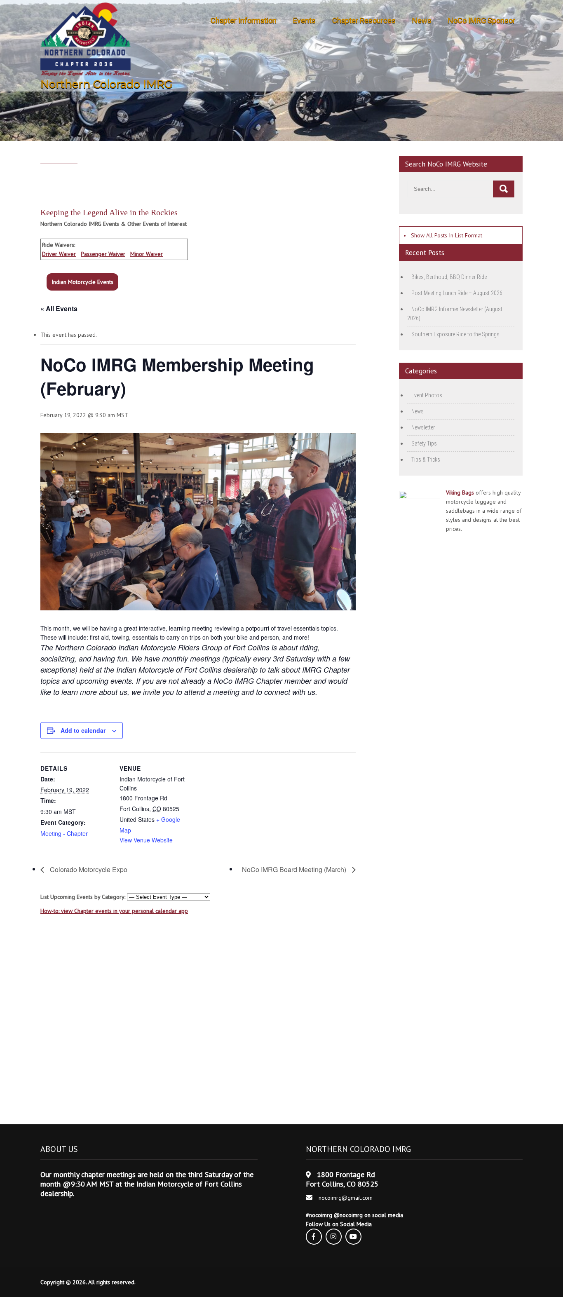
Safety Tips (424, 443)
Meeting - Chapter (64, 833)
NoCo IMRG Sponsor (481, 20)
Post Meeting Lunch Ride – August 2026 (456, 293)
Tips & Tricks (425, 459)
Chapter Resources (364, 20)
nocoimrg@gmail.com (346, 1197)
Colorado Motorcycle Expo (87, 869)
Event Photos (426, 395)
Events (304, 20)
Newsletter (423, 427)
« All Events (58, 308)
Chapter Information (244, 20)
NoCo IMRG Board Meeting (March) (295, 869)
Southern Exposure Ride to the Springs (455, 334)
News (422, 20)
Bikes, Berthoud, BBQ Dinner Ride (449, 277)
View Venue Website (146, 840)
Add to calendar (83, 730)
